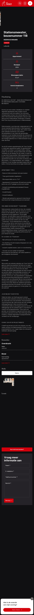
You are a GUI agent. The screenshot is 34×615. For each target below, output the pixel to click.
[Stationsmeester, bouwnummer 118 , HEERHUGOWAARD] (9, 382)
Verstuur (8, 500)
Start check (16, 610)
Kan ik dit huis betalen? (17, 449)
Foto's (17, 373)
